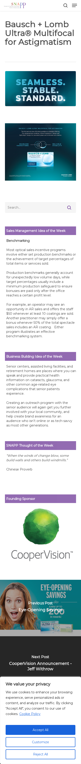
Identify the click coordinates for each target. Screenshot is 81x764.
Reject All (40, 754)
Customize (40, 742)
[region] (40, 720)
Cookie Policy (29, 714)
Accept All (40, 730)
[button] (74, 5)
